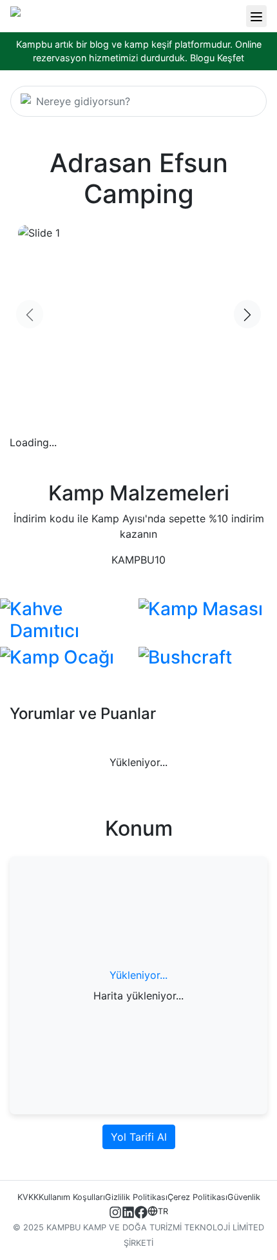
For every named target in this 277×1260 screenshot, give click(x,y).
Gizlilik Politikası (136, 1197)
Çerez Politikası (197, 1197)
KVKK (28, 1197)
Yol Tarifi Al (139, 1136)
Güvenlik (243, 1197)
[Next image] (247, 314)
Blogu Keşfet (217, 57)
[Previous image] (29, 314)
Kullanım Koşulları (72, 1197)
